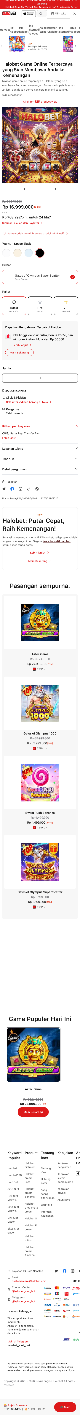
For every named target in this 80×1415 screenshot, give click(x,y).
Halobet (5, 29)
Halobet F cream (31, 1227)
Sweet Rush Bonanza (40, 813)
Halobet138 (14, 1175)
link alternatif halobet (34, 29)
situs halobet (74, 29)
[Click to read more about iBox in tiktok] (29, 489)
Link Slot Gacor (12, 1219)
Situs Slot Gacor (13, 1230)
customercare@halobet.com (29, 1281)
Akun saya (63, 1199)
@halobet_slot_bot (23, 1291)
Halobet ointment (30, 1165)
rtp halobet (23, 29)
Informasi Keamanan (47, 1213)
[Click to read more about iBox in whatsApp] (37, 489)
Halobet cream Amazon (30, 1251)
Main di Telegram (17, 1341)
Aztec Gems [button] (40, 654)
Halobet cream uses (29, 1178)
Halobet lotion (29, 1238)
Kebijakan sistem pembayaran (65, 1178)
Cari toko (46, 1204)
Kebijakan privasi (63, 1190)
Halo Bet (12, 1182)
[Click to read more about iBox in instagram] (20, 489)
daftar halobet (53, 29)
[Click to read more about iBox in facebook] (12, 489)
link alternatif (64, 29)
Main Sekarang (33, 1111)
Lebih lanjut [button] (9, 437)
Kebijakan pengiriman (64, 1165)
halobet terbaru (44, 29)
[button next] (76, 44)
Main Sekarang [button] (19, 352)
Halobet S (31, 1218)
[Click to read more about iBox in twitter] (4, 489)
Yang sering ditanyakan (48, 1193)
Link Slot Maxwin (12, 1197)
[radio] (6, 253)
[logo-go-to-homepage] (18, 13)
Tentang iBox (46, 1170)
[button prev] (3, 44)
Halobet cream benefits (30, 1192)
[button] (42, 13)
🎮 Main (65, 1407)
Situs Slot (13, 1189)
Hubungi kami (46, 1181)
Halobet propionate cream (31, 1207)
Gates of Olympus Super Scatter (39, 892)
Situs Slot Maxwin (13, 1208)
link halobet (14, 29)
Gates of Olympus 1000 (39, 733)
